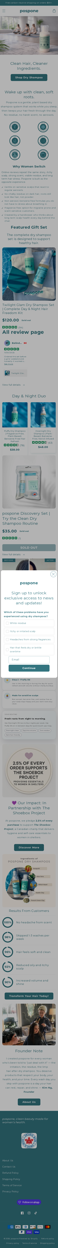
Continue (29, 668)
